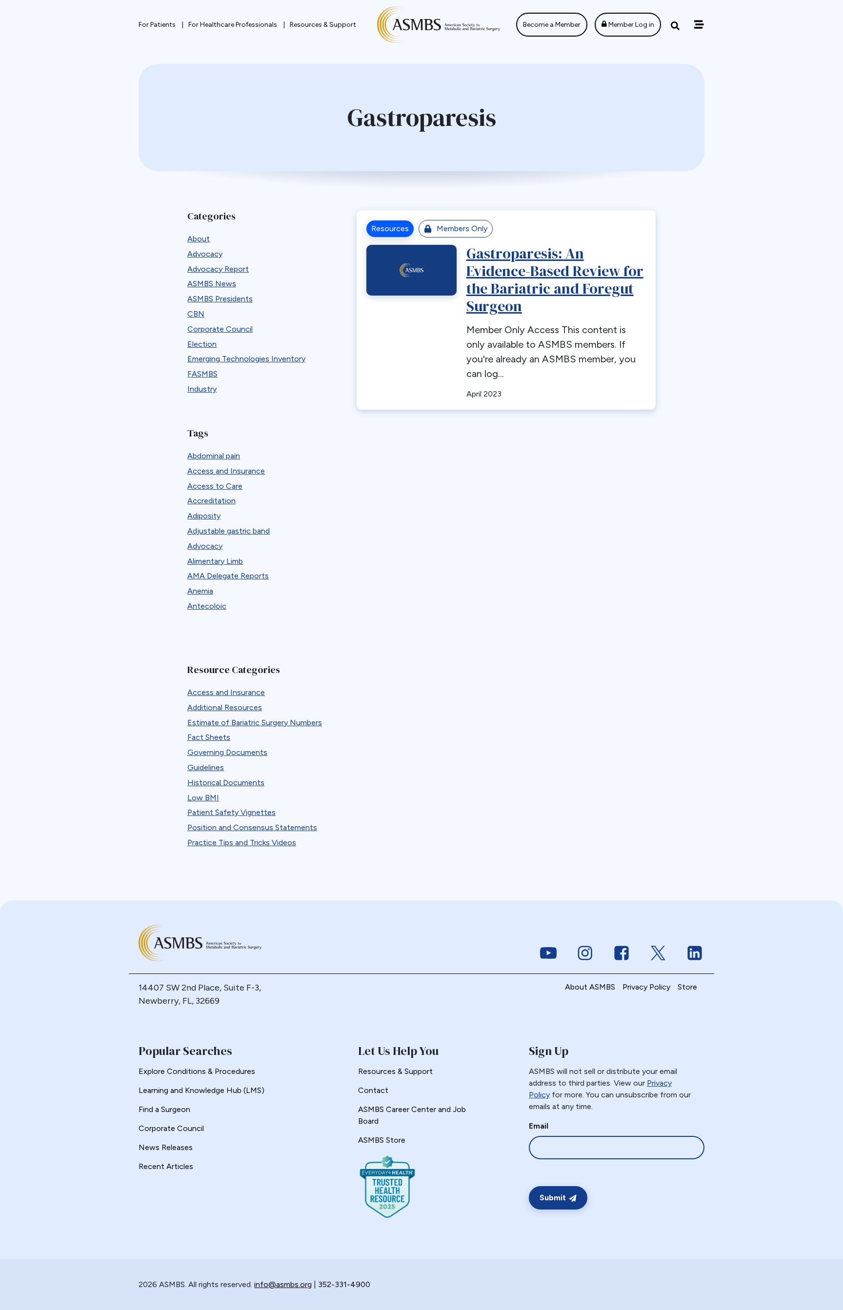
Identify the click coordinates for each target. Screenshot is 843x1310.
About (198, 238)
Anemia (200, 590)
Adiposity (204, 515)
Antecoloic (206, 606)
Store (687, 987)
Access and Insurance (226, 471)
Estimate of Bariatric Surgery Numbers (254, 722)
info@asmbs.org (283, 1284)
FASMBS (202, 373)
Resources (390, 228)
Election (202, 344)
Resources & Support (323, 24)
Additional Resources (224, 707)
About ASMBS (590, 987)
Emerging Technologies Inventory (246, 358)
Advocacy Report (218, 269)
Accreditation (211, 500)
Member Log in (630, 24)
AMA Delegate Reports (228, 575)
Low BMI (203, 797)
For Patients (158, 24)
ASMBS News (211, 283)
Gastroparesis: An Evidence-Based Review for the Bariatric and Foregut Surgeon (554, 279)
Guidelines (205, 767)
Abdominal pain (213, 455)
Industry (202, 389)
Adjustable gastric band (228, 531)
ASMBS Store (381, 1140)
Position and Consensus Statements (252, 827)
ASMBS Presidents (220, 298)
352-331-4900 (344, 1284)
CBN (195, 313)
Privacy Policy (646, 987)
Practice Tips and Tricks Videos (241, 842)
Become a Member (552, 24)
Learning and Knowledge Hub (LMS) (201, 1090)
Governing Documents (227, 752)
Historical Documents (225, 782)
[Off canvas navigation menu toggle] (698, 24)
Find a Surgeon (164, 1109)
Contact (373, 1090)
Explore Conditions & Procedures (197, 1071)
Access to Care (214, 486)
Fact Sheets (208, 737)
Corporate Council (220, 329)
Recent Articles (166, 1166)
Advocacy (204, 253)
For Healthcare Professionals (233, 24)
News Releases (166, 1147)
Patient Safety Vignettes (231, 812)
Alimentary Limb (215, 561)
